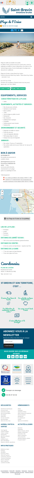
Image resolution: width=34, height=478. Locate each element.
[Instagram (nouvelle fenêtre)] (21, 356)
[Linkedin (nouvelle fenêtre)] (13, 356)
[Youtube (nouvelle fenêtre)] (17, 356)
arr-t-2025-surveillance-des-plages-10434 (18, 178)
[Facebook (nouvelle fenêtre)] (8, 356)
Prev (2, 44)
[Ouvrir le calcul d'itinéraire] (2, 197)
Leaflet (24, 213)
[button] (27, 2)
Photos (12, 29)
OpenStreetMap (30, 213)
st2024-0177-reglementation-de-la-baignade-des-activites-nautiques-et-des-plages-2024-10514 (18, 180)
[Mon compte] (31, 2)
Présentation (15, 29)
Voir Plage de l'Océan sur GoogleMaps (18, 219)
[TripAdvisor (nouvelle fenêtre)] (25, 356)
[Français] (2, 2)
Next (32, 44)
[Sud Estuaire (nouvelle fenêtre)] (17, 369)
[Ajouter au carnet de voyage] (1, 26)
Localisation (18, 29)
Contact (22, 29)
